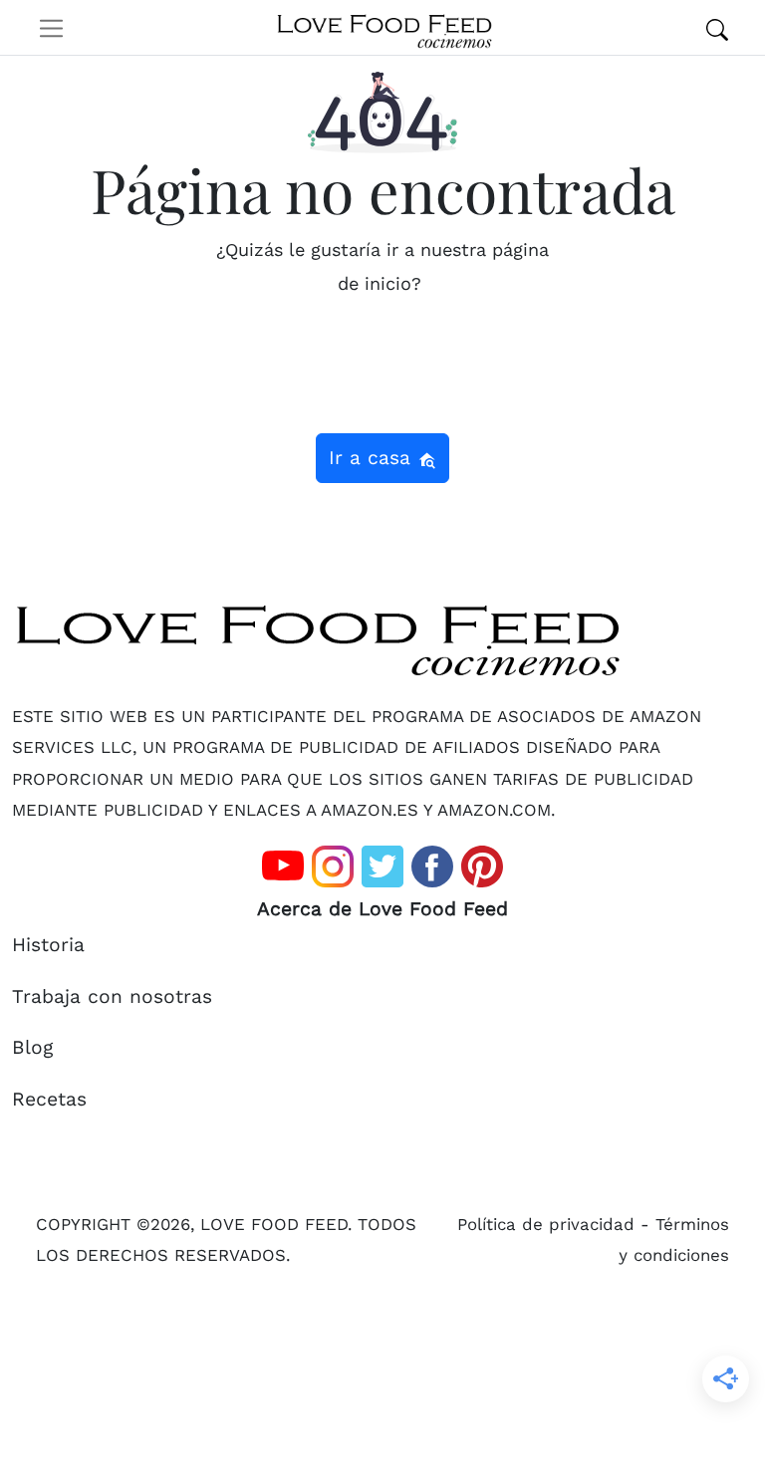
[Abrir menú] (51, 28)
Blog (33, 1047)
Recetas (49, 1099)
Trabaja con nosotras (112, 996)
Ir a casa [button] (373, 457)
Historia (48, 944)
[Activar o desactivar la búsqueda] (717, 28)
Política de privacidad (546, 1224)
